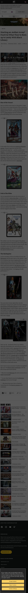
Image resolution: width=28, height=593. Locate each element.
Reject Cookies (12, 585)
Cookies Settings (13, 588)
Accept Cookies (12, 581)
